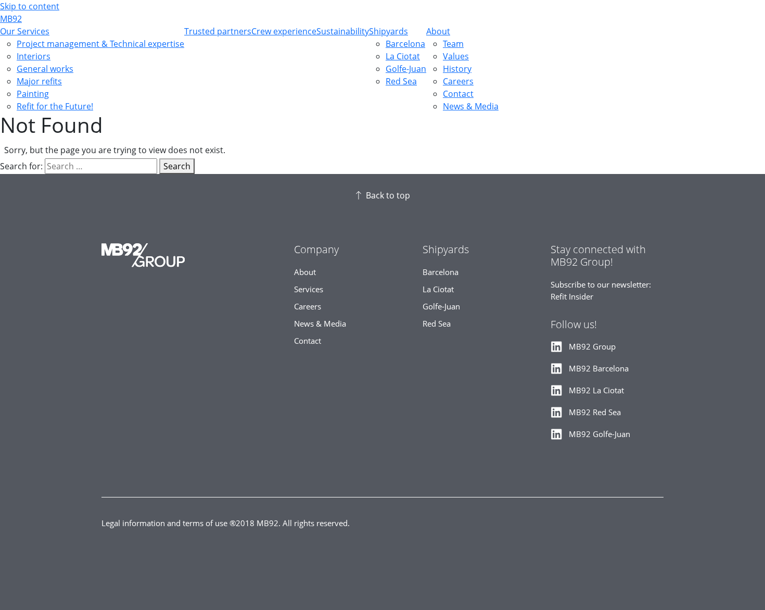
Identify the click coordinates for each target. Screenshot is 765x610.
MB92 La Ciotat (596, 390)
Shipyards (388, 31)
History (457, 68)
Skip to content (29, 6)
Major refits (39, 81)
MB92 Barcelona (599, 368)
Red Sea (401, 81)
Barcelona (405, 43)
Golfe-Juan (406, 68)
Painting (33, 93)
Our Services (24, 31)
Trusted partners (217, 31)
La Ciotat (403, 56)
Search (176, 166)
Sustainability (342, 31)
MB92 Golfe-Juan (599, 434)
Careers (458, 81)
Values (456, 56)
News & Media (471, 106)
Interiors (33, 56)
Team (453, 43)
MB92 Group (592, 346)
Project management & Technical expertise (100, 43)
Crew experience (283, 31)
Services (308, 289)
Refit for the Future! (55, 106)
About (438, 31)
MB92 (11, 18)
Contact (458, 93)
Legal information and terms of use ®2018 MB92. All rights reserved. (225, 523)
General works (45, 68)
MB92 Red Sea (595, 412)
